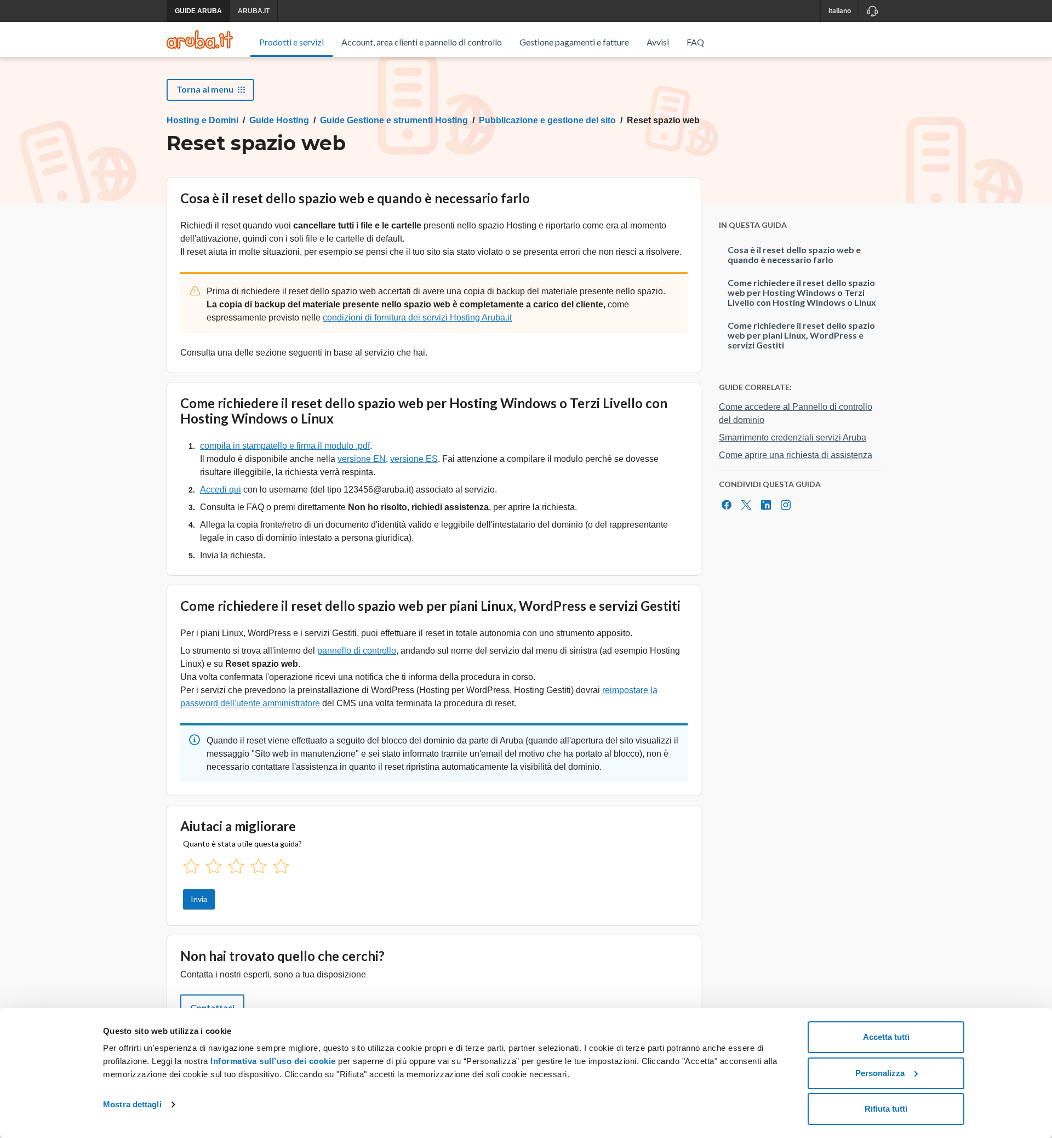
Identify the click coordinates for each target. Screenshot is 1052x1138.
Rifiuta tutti (886, 1108)
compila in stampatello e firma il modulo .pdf (285, 445)
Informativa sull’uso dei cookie (272, 1061)
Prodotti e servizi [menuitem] (291, 42)
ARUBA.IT (254, 11)
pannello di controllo (356, 650)
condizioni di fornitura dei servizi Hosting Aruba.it (417, 317)
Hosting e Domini (202, 120)
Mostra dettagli (132, 1104)
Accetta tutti (886, 1037)
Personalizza (880, 1073)
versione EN (362, 459)
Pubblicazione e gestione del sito (547, 120)
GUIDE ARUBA (198, 11)
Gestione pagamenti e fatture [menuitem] (574, 42)
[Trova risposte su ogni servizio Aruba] (200, 39)
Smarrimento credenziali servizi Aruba (792, 437)
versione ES (414, 459)
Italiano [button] (839, 11)
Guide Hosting (279, 120)
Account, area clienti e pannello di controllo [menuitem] (421, 42)
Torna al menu (204, 89)
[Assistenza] (872, 11)
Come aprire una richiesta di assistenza (795, 455)
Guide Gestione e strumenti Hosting (394, 120)
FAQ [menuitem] (695, 42)
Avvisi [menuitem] (658, 42)
